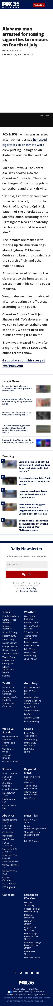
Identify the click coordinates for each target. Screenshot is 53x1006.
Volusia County (9, 657)
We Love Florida (32, 687)
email (37, 973)
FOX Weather (30, 649)
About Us (8, 815)
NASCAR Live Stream (30, 922)
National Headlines (7, 627)
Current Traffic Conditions (9, 692)
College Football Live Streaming (32, 910)
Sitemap (6, 675)
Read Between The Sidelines (31, 734)
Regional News (30, 770)
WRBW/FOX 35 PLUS (9, 872)
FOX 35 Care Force (30, 692)
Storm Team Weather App (30, 654)
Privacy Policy (30, 588)
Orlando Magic (31, 739)
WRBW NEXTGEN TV (10, 866)
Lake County (8, 639)
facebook (15, 973)
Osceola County (10, 650)
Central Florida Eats (9, 806)
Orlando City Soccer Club (30, 744)
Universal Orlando (10, 761)
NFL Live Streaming (29, 904)
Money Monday (31, 721)
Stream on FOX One (31, 896)
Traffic (6, 683)
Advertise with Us (10, 861)
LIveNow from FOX (9, 800)
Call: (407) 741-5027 (31, 821)
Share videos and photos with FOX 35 (32, 835)
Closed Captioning (7, 878)
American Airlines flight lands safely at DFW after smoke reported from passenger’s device (16, 429)
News (19, 50)
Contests (8, 895)
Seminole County (10, 653)
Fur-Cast (28, 714)
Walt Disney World (8, 750)
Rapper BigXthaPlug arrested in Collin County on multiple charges (18, 441)
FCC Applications (10, 887)
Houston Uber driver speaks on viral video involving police (16, 413)
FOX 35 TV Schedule (7, 778)
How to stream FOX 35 (9, 821)
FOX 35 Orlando (9, 50)
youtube (32, 973)
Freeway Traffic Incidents (9, 698)
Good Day (30, 683)
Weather (30, 612)
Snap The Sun (30, 658)
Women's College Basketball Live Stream (32, 945)
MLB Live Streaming (29, 916)
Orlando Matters (10, 789)
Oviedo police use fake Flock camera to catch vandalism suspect (34, 481)
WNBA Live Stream (29, 952)
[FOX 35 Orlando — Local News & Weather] (10, 4)
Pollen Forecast (31, 645)
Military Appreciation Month (8, 669)
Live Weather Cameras (30, 617)
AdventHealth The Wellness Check (32, 702)
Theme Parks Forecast (30, 637)
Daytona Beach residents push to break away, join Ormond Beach (33, 494)
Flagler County (9, 635)
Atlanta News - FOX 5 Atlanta (31, 793)
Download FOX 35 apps (9, 856)
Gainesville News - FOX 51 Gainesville (32, 779)
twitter (21, 973)
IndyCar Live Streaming (30, 928)
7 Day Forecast (31, 632)
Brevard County (9, 632)
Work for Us (8, 839)
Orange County (9, 646)
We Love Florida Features (10, 738)
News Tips (31, 815)
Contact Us (7, 832)
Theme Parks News (8, 744)
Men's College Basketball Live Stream (31, 936)
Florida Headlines (10, 616)
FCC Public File (9, 883)
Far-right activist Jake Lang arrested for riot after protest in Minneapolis (17, 388)
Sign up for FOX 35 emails (9, 850)
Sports (28, 729)
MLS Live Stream (32, 957)
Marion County (9, 642)
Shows (6, 769)
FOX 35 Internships (7, 844)
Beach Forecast (31, 642)
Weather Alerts (31, 622)
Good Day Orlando (7, 784)
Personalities (8, 835)
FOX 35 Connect (32, 841)
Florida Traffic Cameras (9, 705)
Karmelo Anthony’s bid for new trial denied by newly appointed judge (17, 401)
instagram (26, 973)
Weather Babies (31, 697)
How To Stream (10, 773)
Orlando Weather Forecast (32, 627)
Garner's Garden (32, 710)
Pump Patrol (8, 687)
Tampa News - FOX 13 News (31, 787)
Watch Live (39, 5)
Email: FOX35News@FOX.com (35, 827)
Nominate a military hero (8, 662)
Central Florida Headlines (9, 621)
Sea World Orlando (7, 756)
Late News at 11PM (8, 794)
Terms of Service (28, 591)
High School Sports (29, 750)
